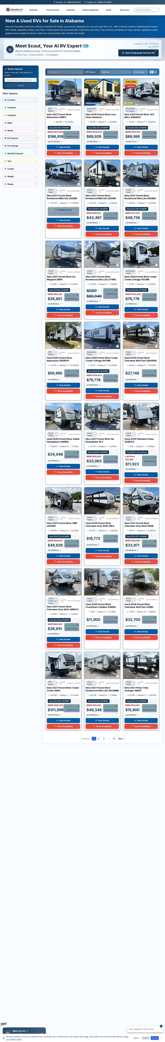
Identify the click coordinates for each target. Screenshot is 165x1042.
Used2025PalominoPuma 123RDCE (139, 440)
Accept (154, 1038)
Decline (145, 1038)
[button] (82, 49)
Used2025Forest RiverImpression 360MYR (59, 359)
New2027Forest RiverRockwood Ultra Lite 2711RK (101, 278)
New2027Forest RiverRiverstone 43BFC (59, 116)
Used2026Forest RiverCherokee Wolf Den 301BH (138, 605)
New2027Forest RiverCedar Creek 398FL (63, 689)
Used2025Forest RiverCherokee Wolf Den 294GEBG (140, 359)
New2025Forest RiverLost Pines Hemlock (101, 116)
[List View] (155, 72)
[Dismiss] (5, 1029)
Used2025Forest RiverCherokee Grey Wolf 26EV (100, 524)
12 (114, 739)
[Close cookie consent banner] (161, 1038)
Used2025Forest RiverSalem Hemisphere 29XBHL (63, 440)
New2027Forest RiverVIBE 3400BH (62, 524)
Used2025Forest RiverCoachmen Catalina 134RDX (101, 605)
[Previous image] (48, 92)
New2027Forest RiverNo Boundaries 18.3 (100, 440)
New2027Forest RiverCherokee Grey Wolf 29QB (138, 524)
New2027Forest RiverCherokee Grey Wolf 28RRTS (62, 608)
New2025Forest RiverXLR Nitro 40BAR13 (139, 116)
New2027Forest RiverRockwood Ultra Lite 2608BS (140, 197)
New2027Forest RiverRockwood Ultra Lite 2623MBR (102, 689)
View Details (64, 147)
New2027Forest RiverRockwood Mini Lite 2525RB (62, 197)
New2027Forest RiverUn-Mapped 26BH (61, 278)
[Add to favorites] (78, 102)
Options (136, 1038)
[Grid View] (151, 72)
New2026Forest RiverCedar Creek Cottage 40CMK (140, 278)
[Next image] (78, 92)
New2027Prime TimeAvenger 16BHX (136, 689)
